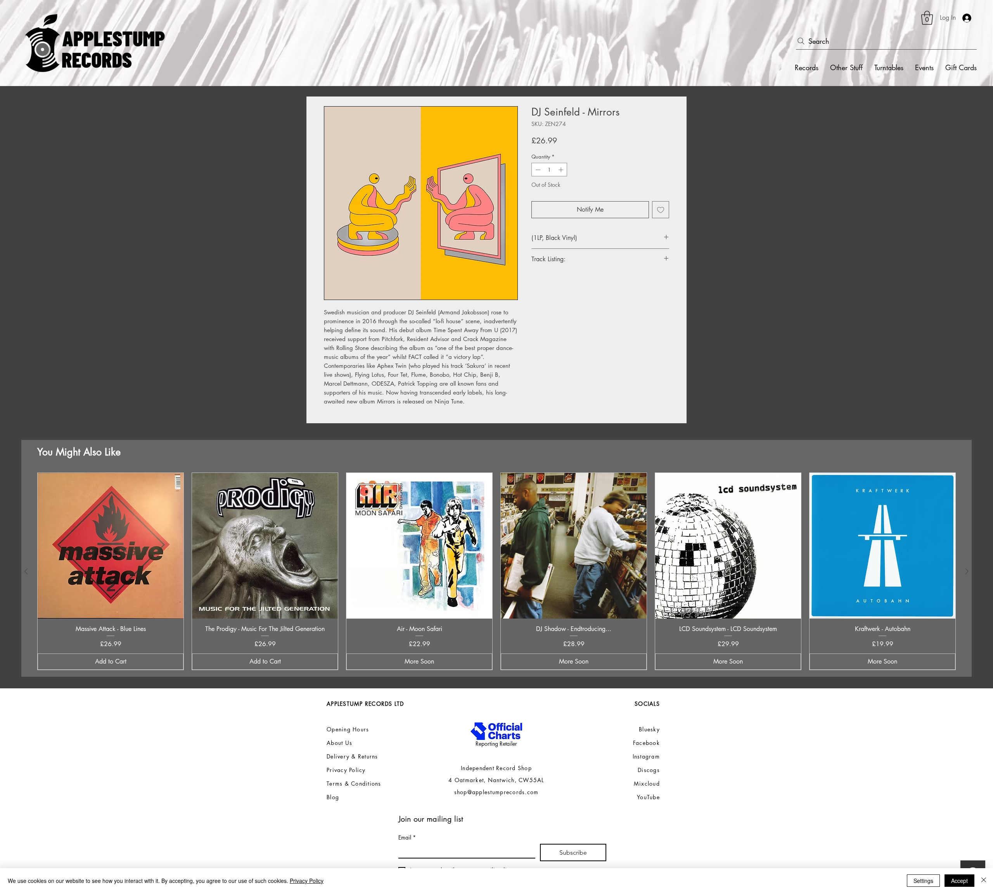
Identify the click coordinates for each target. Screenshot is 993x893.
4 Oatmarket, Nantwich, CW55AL (496, 780)
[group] (496, 571)
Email (407, 837)
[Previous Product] (26, 571)
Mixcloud (647, 783)
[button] (927, 18)
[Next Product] (967, 571)
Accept (959, 880)
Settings (923, 880)
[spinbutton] (549, 169)
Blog (333, 797)
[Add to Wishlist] (660, 209)
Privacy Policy (307, 880)
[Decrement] (537, 169)
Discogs (649, 770)
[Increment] (561, 169)
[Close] (983, 880)
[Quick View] (110, 546)
